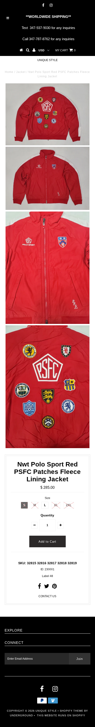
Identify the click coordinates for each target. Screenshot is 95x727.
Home (9, 72)
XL (56, 505)
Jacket (21, 72)
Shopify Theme (71, 710)
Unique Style (47, 60)
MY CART (65, 50)
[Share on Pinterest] (54, 587)
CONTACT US (47, 596)
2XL (68, 505)
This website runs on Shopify (61, 715)
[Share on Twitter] (46, 587)
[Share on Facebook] (39, 587)
